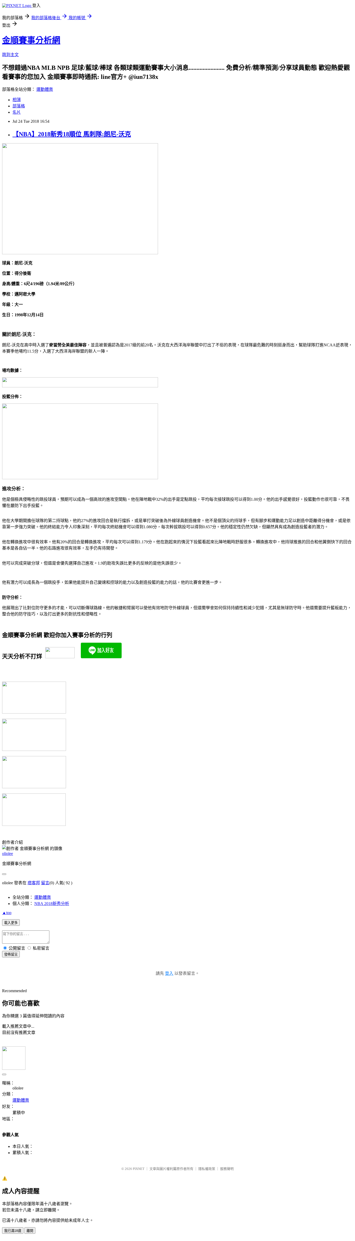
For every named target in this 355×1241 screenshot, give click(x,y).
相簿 (16, 100)
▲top (6, 912)
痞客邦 (34, 883)
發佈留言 (11, 954)
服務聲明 (227, 1169)
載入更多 (11, 923)
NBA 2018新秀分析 (51, 903)
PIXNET (138, 1169)
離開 (30, 1231)
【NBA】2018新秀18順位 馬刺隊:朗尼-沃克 (71, 134)
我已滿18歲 (12, 1231)
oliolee (7, 853)
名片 (16, 112)
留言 (45, 883)
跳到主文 (10, 54)
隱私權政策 (206, 1169)
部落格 (18, 106)
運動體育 (44, 89)
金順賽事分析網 (31, 40)
